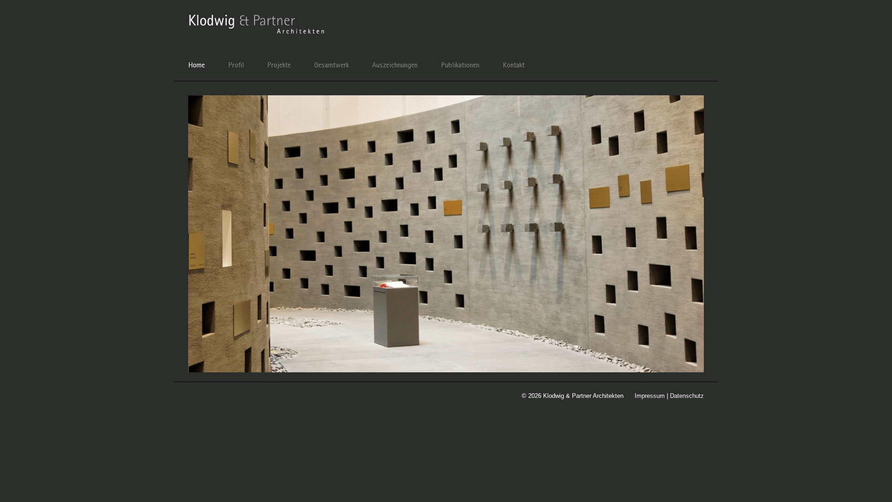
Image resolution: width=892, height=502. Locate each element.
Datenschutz (687, 395)
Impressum (650, 395)
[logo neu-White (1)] (258, 16)
